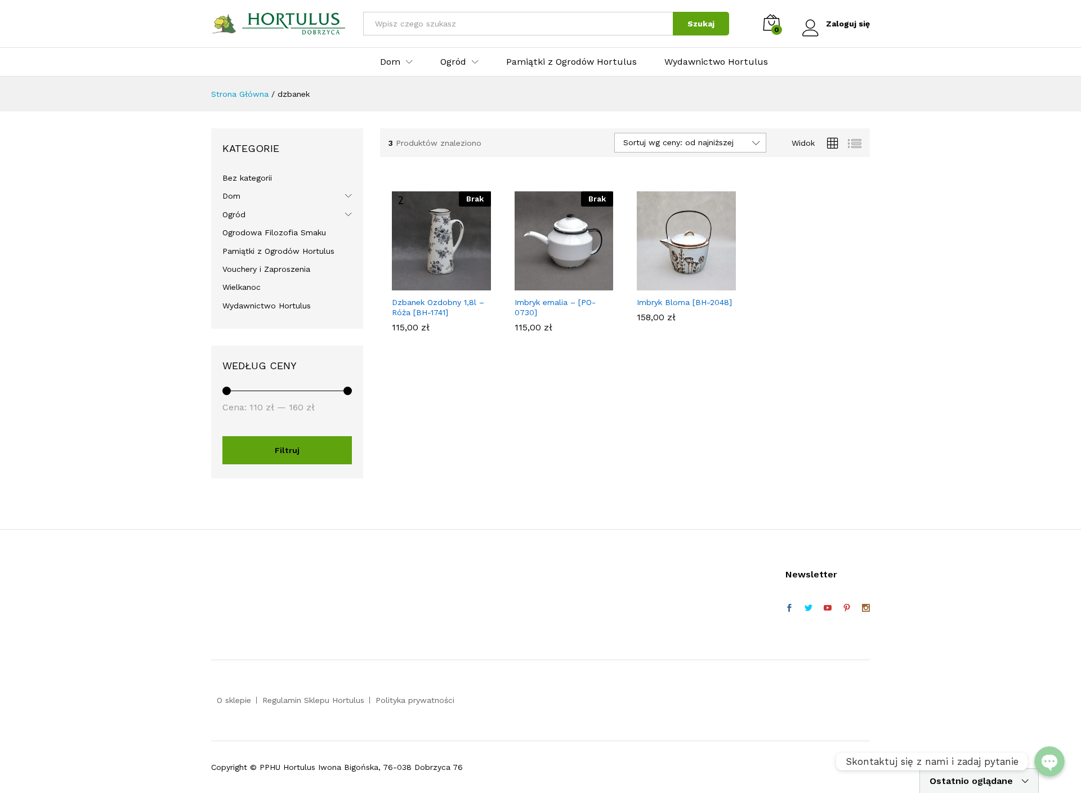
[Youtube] (827, 608)
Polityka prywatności (415, 700)
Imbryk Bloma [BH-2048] (684, 302)
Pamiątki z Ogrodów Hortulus (571, 61)
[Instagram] (865, 608)
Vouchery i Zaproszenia (266, 269)
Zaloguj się (848, 23)
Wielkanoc (241, 287)
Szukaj (700, 23)
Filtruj (287, 450)
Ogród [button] (453, 61)
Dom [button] (390, 61)
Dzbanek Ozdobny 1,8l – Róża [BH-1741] (438, 307)
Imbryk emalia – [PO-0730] (555, 307)
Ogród (233, 214)
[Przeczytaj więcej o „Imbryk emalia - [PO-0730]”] (550, 283)
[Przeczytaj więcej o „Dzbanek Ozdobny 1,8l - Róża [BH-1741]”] (428, 283)
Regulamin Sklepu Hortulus (313, 700)
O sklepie (234, 700)
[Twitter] (808, 608)
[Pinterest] (846, 608)
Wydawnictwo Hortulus (716, 61)
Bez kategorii (247, 177)
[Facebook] (789, 608)
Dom (231, 195)
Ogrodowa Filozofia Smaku (274, 232)
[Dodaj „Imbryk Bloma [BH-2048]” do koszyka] (673, 283)
